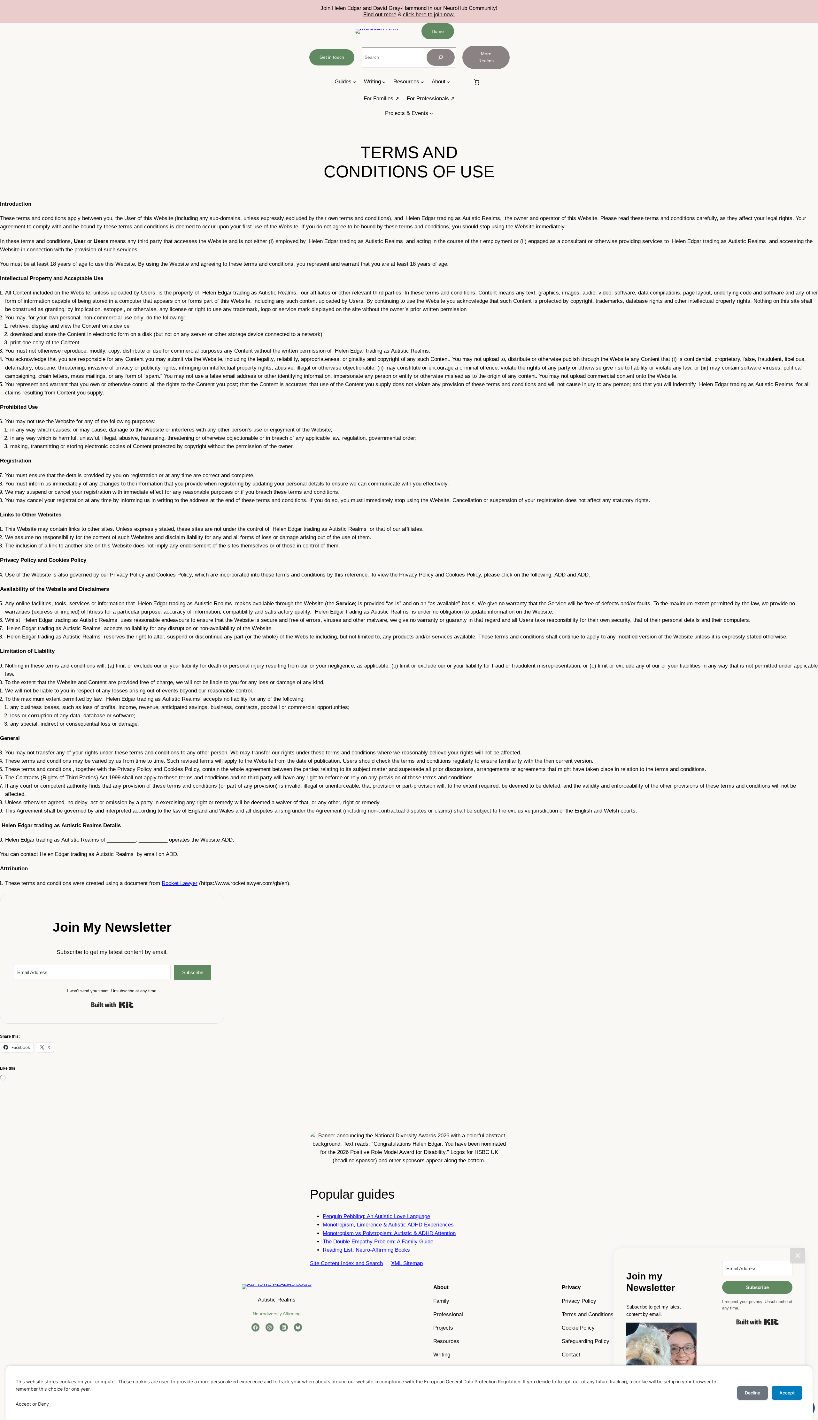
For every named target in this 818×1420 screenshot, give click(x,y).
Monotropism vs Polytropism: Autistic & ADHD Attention (389, 1233)
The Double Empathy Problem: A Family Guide (378, 1242)
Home (438, 31)
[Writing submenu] (384, 82)
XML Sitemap (407, 1263)
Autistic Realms (277, 1300)
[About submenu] (448, 82)
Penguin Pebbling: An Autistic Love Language (376, 1216)
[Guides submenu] (354, 82)
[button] (661, 1358)
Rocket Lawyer (179, 883)
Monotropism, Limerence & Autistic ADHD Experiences (388, 1225)
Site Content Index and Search (346, 1263)
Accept (787, 1392)
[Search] (441, 57)
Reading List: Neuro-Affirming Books (366, 1250)
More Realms (486, 57)
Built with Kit (112, 1005)
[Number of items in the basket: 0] (476, 81)
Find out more (379, 14)
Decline (752, 1392)
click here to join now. (429, 14)
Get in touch (332, 57)
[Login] (461, 82)
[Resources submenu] (422, 82)
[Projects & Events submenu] (431, 113)
